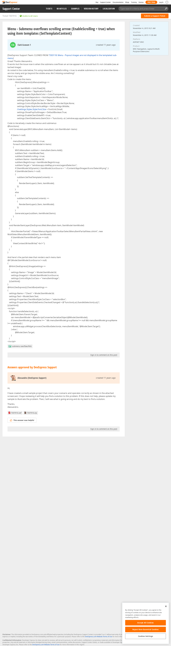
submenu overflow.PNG (22, 346)
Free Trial (151, 2)
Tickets (49, 8)
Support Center (105, 2)
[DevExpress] (10, 2)
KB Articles (62, 8)
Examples (75, 8)
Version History (91, 8)
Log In (161, 2)
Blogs (127, 2)
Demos (141, 2)
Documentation (118, 2)
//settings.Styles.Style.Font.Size (31, 109)
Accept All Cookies (145, 623)
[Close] (166, 606)
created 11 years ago (106, 44)
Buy (97, 2)
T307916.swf (16, 413)
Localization (109, 8)
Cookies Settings (145, 636)
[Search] (165, 8)
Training (134, 2)
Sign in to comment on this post (103, 355)
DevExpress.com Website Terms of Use (98, 636)
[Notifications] (166, 2)
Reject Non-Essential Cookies (145, 629)
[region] (145, 623)
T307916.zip (32, 413)
